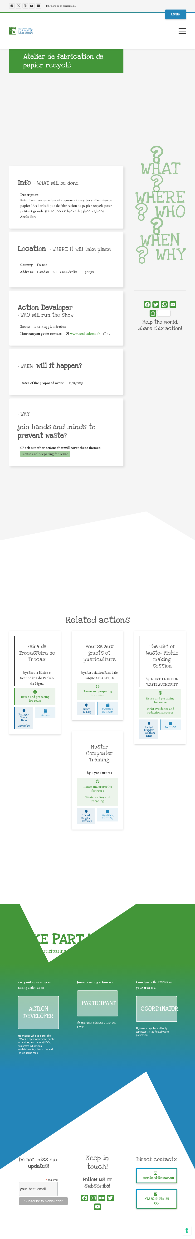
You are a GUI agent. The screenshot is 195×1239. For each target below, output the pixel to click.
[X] (18, 6)
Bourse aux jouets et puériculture (99, 653)
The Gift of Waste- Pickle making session (162, 656)
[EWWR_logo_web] (21, 31)
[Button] (35, 692)
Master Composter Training (99, 753)
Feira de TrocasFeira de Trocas (37, 653)
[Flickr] (38, 6)
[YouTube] (32, 6)
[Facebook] (12, 6)
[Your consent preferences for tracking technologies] (186, 1230)
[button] (182, 31)
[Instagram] (25, 6)
